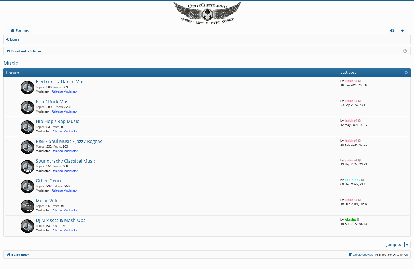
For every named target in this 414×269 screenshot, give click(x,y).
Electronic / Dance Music (62, 82)
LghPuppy (352, 179)
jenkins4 (351, 80)
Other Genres (50, 181)
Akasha (350, 219)
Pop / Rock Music (54, 101)
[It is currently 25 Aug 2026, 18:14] (405, 51)
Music (10, 63)
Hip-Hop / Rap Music (57, 121)
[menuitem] (392, 30)
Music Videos (50, 201)
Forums (22, 30)
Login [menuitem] (403, 31)
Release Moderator (65, 91)
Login (14, 39)
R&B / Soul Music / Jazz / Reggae (69, 141)
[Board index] (207, 13)
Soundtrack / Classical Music (66, 161)
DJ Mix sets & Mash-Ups (61, 220)
